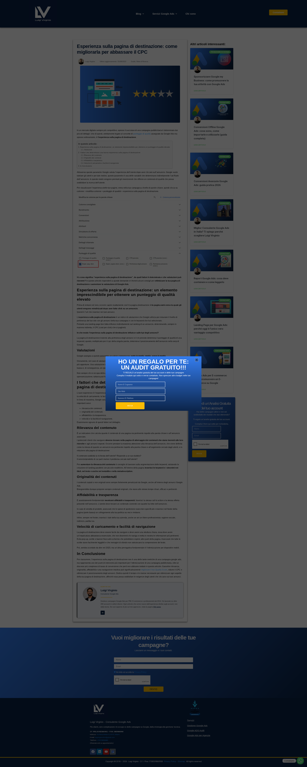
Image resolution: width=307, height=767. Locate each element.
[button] (196, 360)
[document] (153, 383)
